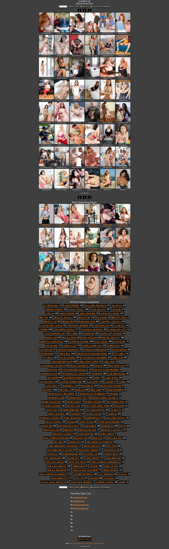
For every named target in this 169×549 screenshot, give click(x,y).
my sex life (92, 225)
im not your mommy (106, 369)
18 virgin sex (51, 305)
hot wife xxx (122, 296)
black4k (101, 317)
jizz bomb (53, 377)
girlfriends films (62, 361)
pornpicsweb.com (80, 497)
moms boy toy (78, 397)
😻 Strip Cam (85, 6)
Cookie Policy (89, 543)
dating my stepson (110, 333)
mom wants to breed (92, 393)
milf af (80, 389)
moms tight (73, 401)
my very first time (97, 406)
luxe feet (51, 385)
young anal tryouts (53, 482)
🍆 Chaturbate (105, 6)
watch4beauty (60, 478)
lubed (122, 381)
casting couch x (110, 321)
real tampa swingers (56, 438)
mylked (119, 406)
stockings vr (111, 450)
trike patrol (92, 273)
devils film (69, 337)
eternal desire (79, 341)
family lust (46, 273)
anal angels (76, 309)
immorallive (61, 296)
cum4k (77, 249)
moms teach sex (46, 249)
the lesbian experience (106, 462)
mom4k (61, 273)
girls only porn (88, 361)
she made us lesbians (100, 442)
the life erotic (56, 466)
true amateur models (53, 474)
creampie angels (64, 329)
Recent (77, 6)
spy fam (112, 446)
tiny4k (77, 296)
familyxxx (113, 345)
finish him (107, 296)
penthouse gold (46, 225)
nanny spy (51, 410)
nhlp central (56, 414)
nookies (76, 414)
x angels (109, 478)
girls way (109, 361)
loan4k (109, 381)
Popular (71, 6)
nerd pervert (70, 410)
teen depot (92, 458)
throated (78, 466)
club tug (119, 325)
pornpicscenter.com (81, 505)
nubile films (94, 414)
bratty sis (50, 321)
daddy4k (89, 333)
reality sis (81, 438)
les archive (46, 381)
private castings (111, 430)
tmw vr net (111, 466)
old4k (71, 422)
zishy (122, 482)
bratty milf (119, 317)
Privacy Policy (81, 543)
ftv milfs (48, 357)
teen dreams (113, 458)
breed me (46, 296)
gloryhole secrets (52, 365)
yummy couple (105, 482)
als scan (116, 305)
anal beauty (98, 309)
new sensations (95, 410)
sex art (58, 442)
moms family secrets (105, 397)
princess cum (51, 430)
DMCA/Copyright (98, 543)
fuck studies (68, 357)
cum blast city (117, 329)
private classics (62, 434)
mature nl (87, 385)
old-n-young (53, 422)
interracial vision (74, 373)
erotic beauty (111, 337)
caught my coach (51, 325)
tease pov (73, 458)
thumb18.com (78, 501)
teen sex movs (78, 462)
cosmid (43, 329)
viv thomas (106, 474)
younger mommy (81, 482)
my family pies (116, 401)
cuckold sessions (92, 329)
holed (99, 365)
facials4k (51, 345)
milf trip (95, 389)
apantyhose (67, 313)
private (69, 430)
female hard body (95, 349)
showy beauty (92, 296)
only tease (86, 422)
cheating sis (101, 325)
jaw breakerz (117, 373)
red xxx (97, 438)
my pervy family (51, 406)
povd (123, 426)
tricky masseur (56, 470)
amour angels (54, 309)
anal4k (116, 309)
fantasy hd (46, 349)
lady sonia (111, 377)
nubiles (112, 414)
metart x (64, 389)
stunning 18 (90, 454)
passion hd (45, 426)
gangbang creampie (94, 357)
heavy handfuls (80, 365)
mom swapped (115, 389)
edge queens (89, 337)
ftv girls (119, 353)
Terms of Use (72, 543)
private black (87, 430)
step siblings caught (123, 225)
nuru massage (72, 418)
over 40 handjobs (92, 249)
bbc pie (43, 317)
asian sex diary (110, 313)
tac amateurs (52, 458)
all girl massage (96, 305)
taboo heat (122, 249)
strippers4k (70, 454)
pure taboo (107, 434)
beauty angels (63, 317)
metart (47, 389)
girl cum (117, 357)
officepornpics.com (80, 508)
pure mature (86, 434)
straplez (52, 454)
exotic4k (119, 341)
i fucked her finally (75, 369)
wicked (94, 478)
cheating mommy (78, 325)
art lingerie (88, 313)
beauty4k (84, 317)
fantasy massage (68, 349)
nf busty (116, 410)
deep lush (51, 337)
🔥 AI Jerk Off (94, 6)
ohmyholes (76, 273)
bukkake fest (86, 321)
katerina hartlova (76, 377)
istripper (61, 249)
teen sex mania (54, 462)
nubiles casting (107, 249)
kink (97, 377)
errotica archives (52, 341)
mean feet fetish (110, 385)
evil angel (101, 341)
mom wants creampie (61, 225)
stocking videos (107, 225)
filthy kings (119, 349)
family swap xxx (92, 345)
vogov (123, 474)
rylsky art (122, 273)
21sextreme (71, 305)
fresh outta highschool (92, 353)
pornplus (108, 426)
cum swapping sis (54, 333)
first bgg (65, 353)
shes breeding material (64, 446)
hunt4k (107, 273)
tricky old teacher (85, 470)
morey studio (93, 401)
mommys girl (76, 225)
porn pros (90, 426)
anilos (49, 313)
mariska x (68, 385)
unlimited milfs (83, 474)
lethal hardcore (71, 381)
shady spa (75, 442)
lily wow (93, 381)
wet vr (79, 478)
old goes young (115, 418)
